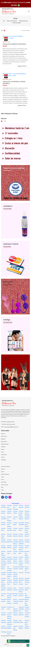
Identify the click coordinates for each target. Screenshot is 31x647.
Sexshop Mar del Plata (15, 547)
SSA (5, 121)
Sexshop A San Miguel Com (21, 609)
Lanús (2, 477)
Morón (2, 471)
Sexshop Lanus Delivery (3, 553)
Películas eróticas (23, 21)
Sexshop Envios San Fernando (3, 562)
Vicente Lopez (4, 484)
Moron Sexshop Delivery (3, 584)
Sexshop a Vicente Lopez (27, 609)
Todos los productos (12, 21)
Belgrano (3, 439)
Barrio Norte (4, 436)
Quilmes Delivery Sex (27, 568)
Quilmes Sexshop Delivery (21, 562)
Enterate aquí (7, 170)
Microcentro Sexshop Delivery (10, 595)
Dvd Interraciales (17, 22)
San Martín (3, 482)
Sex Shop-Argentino (27, 595)
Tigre (2, 490)
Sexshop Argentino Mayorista (9, 622)
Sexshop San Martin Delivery (15, 541)
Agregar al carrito (22, 66)
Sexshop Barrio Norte (27, 622)
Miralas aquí (6, 360)
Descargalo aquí (7, 322)
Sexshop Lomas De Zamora (21, 547)
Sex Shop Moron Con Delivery (21, 589)
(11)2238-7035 (10, 421)
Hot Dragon (4, 632)
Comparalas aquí (7, 284)
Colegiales (3, 459)
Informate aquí (7, 208)
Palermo (3, 433)
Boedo (2, 449)
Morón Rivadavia (5, 474)
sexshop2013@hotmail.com (11, 427)
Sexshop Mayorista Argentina (21, 541)
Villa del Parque (5, 444)
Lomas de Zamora (5, 466)
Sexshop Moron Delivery (27, 524)
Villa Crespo (4, 454)
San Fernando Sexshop (9, 568)
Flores (2, 452)
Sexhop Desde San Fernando (15, 601)
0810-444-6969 (11, 424)
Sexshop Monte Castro (27, 530)
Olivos (2, 479)
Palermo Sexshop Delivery (15, 574)
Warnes (3, 457)
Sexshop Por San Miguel (21, 513)
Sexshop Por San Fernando (27, 513)
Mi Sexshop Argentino (15, 609)
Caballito (3, 446)
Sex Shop (21, 572)
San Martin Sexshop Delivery (9, 574)
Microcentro (4, 441)
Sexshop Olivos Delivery (9, 524)
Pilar (2, 487)
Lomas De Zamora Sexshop (27, 614)
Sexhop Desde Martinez (9, 601)
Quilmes (3, 469)
